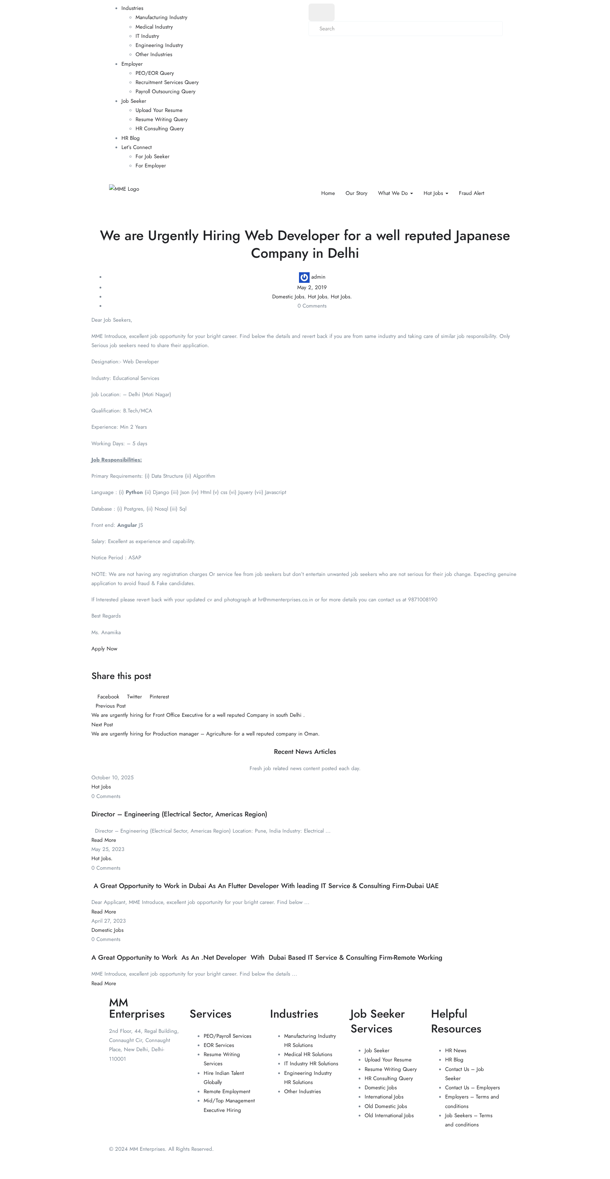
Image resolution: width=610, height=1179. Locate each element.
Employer (132, 64)
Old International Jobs (389, 1115)
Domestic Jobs (288, 296)
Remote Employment (227, 1091)
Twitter (134, 697)
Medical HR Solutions (308, 1054)
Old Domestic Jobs (386, 1106)
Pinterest (158, 697)
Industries (132, 8)
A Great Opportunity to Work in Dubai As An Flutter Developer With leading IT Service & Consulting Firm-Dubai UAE (265, 886)
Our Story (356, 193)
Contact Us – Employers (472, 1087)
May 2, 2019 (312, 287)
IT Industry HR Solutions (311, 1063)
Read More (103, 840)
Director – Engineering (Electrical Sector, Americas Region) (179, 814)
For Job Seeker (152, 156)
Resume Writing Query (162, 119)
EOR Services (219, 1045)
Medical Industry (154, 27)
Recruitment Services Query (167, 82)
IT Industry (147, 36)
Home (328, 193)
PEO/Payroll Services (227, 1036)
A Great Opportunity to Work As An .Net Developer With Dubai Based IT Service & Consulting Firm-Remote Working (266, 957)
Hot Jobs (434, 193)
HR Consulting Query (160, 128)
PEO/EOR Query (155, 73)
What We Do (393, 193)
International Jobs (384, 1097)
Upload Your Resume (159, 110)
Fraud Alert (471, 193)
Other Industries (154, 54)
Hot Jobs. (341, 296)
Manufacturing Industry (161, 17)
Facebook (108, 697)
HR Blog (130, 138)
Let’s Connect (136, 147)
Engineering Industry (159, 45)
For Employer (151, 165)
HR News (455, 1050)
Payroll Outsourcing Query (166, 91)
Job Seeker (133, 101)
